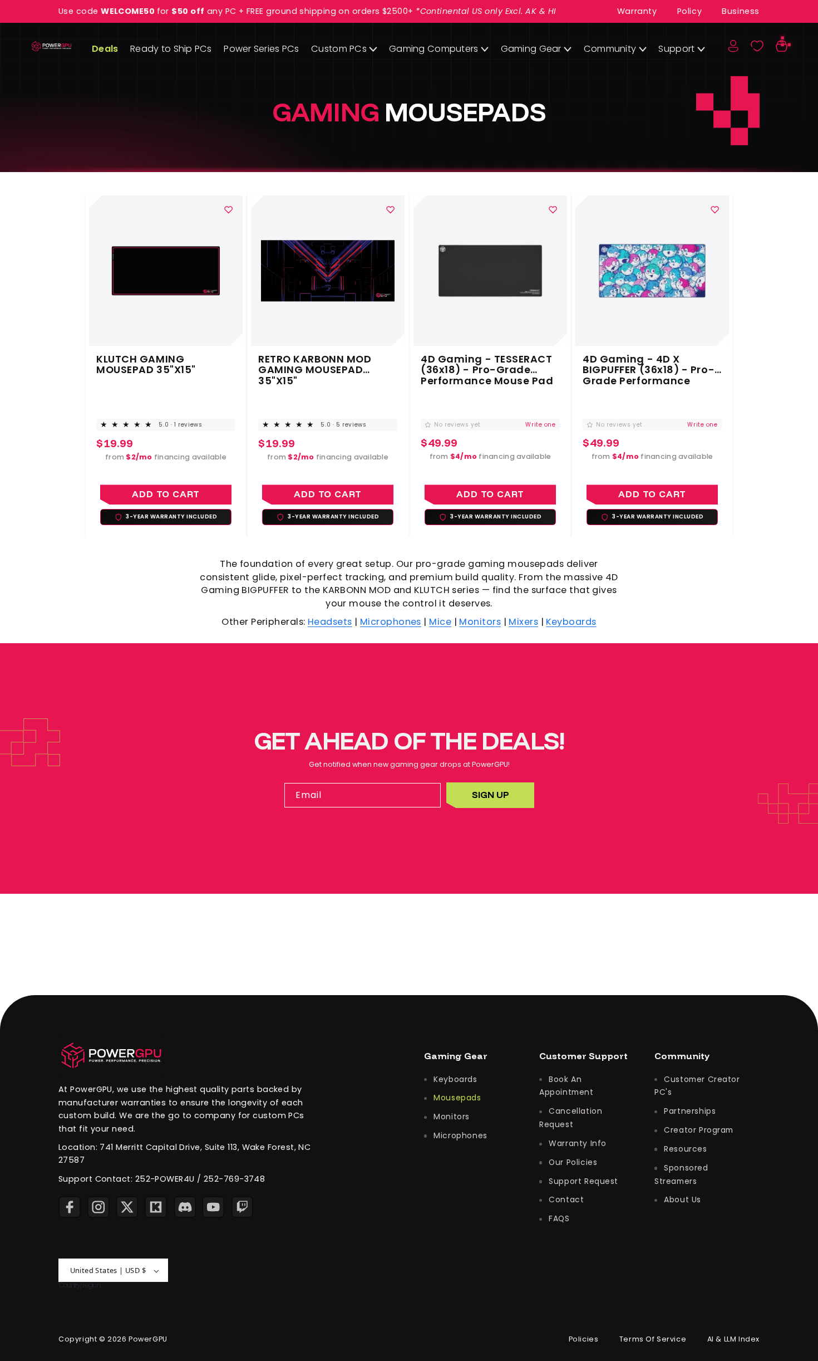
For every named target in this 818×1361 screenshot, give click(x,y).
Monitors (480, 621)
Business (741, 11)
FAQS (558, 1218)
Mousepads (456, 1097)
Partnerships (689, 1111)
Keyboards (571, 621)
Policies (584, 1339)
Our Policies (571, 1162)
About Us (681, 1199)
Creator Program (697, 1129)
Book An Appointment (566, 1085)
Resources (684, 1148)
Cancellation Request (570, 1117)
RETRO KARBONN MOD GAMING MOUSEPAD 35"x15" (314, 364)
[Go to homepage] (111, 1055)
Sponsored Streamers (681, 1174)
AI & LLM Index (733, 1339)
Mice (440, 621)
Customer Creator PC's (697, 1085)
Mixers (523, 621)
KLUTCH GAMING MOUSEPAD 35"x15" (146, 364)
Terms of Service (653, 1339)
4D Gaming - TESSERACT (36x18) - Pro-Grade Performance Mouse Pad (487, 364)
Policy (689, 11)
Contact (565, 1199)
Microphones (390, 621)
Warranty (637, 11)
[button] (782, 46)
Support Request (582, 1180)
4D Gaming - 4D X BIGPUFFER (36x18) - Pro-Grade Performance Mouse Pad (649, 364)
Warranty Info (576, 1143)
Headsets (330, 621)
